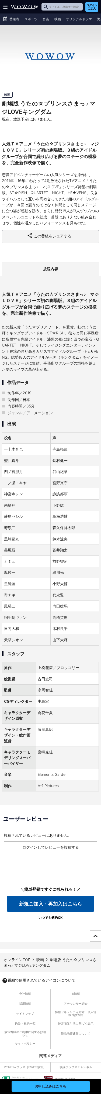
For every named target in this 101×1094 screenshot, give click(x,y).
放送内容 (50, 268)
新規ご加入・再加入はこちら (50, 904)
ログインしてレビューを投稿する (50, 847)
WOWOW (25, 6)
